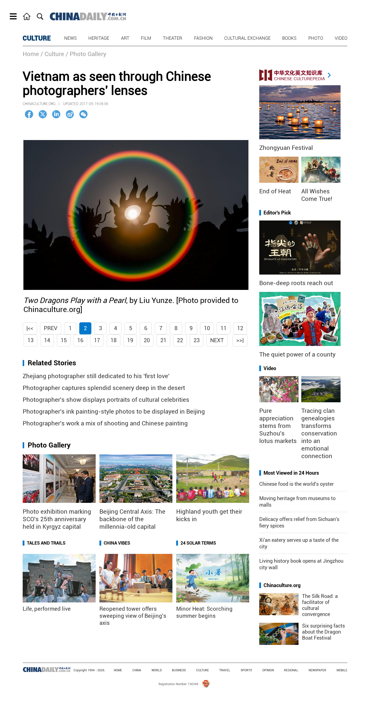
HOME (118, 670)
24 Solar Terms (198, 543)
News (70, 38)
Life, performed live (47, 609)
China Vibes (117, 543)
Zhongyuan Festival (286, 147)
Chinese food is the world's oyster (296, 484)
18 (113, 340)
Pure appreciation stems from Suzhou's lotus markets (278, 426)
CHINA (136, 670)
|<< (29, 328)
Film (146, 38)
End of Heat (275, 191)
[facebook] (29, 114)
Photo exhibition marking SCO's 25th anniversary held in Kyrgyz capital (57, 519)
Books (289, 38)
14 (47, 340)
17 (97, 340)
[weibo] (69, 114)
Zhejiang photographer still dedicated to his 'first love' (96, 376)
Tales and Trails (46, 543)
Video (341, 38)
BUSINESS (179, 670)
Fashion (203, 38)
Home (31, 54)
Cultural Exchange (247, 38)
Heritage (98, 38)
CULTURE (37, 38)
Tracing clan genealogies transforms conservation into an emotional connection (319, 433)
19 (130, 340)
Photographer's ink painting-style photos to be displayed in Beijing (114, 411)
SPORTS (246, 670)
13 (30, 340)
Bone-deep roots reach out (296, 283)
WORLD (157, 670)
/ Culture (52, 54)
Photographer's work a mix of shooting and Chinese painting (105, 423)
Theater (172, 38)
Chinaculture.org (282, 585)
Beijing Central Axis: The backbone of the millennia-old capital (132, 519)
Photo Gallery (49, 445)
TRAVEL (224, 670)
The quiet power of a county (297, 354)
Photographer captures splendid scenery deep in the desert (104, 387)
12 (240, 328)
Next (217, 340)
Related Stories (52, 363)
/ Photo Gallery (86, 54)
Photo (315, 38)
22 (180, 340)
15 (64, 340)
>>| (240, 340)
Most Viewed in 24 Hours (291, 473)
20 (147, 340)
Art (125, 38)
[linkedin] (56, 114)
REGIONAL (291, 670)
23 (197, 340)
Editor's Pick (277, 213)
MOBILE (342, 670)
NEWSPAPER (317, 670)
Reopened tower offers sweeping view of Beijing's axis (132, 616)
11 (223, 328)
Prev (50, 328)
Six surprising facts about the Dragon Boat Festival (323, 632)
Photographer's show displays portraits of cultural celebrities (106, 399)
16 (80, 340)
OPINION (268, 670)
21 (163, 340)
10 (207, 328)
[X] (42, 114)
